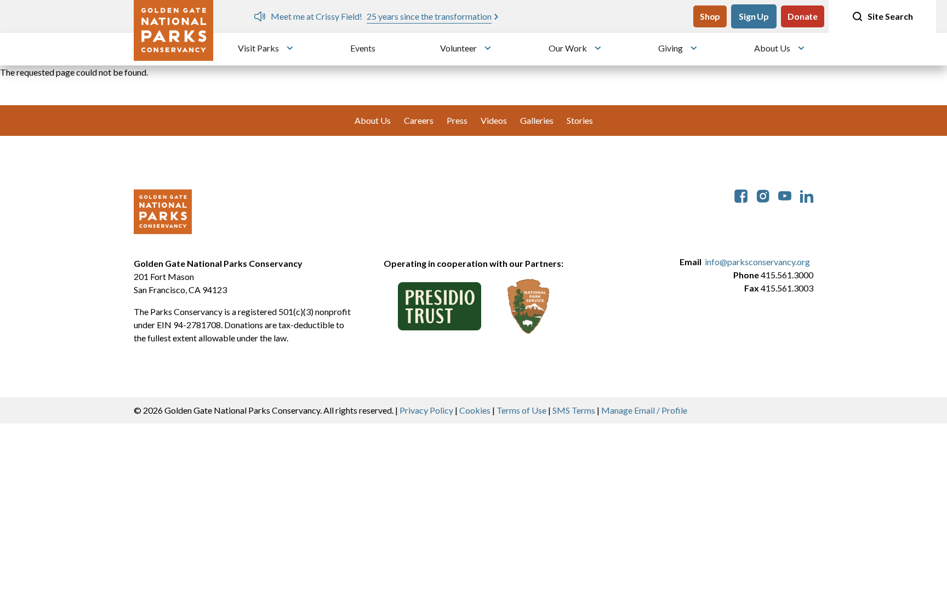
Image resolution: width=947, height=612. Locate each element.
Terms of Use (521, 410)
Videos (494, 120)
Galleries (537, 120)
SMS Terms (573, 410)
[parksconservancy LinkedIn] (806, 195)
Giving (670, 48)
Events (362, 48)
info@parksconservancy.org (757, 261)
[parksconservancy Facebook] (741, 195)
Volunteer (458, 48)
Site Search (890, 16)
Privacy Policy (426, 410)
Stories (580, 120)
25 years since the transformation (429, 16)
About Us (772, 48)
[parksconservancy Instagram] (762, 195)
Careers (418, 120)
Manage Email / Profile (644, 410)
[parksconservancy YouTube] (784, 195)
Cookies (474, 410)
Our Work (568, 48)
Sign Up (754, 16)
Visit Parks (258, 48)
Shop (710, 16)
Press (457, 120)
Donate (803, 16)
